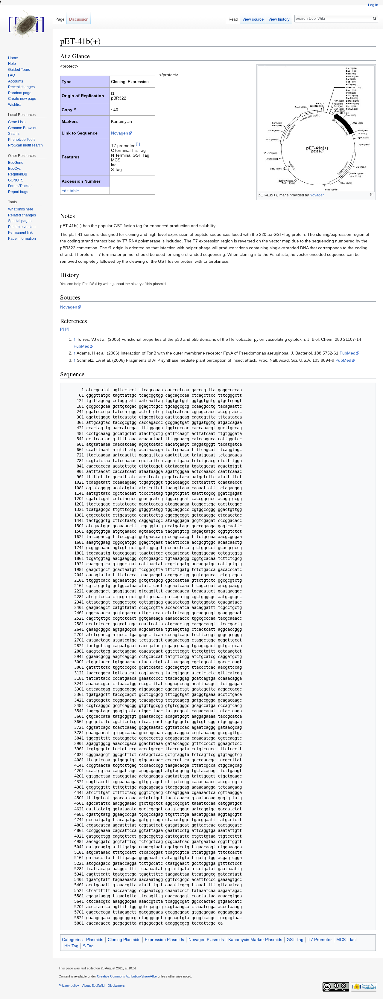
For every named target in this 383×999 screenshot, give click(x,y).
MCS (341, 939)
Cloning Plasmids (124, 939)
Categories (72, 939)
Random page (19, 93)
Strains (13, 134)
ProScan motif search (25, 145)
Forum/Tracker (20, 186)
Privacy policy (69, 985)
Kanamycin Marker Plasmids (255, 939)
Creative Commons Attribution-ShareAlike (127, 976)
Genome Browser (22, 128)
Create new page (22, 99)
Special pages (19, 221)
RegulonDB (17, 174)
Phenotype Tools (21, 140)
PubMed (81, 346)
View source (253, 19)
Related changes (22, 215)
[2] (62, 329)
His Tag (71, 945)
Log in (373, 5)
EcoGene (15, 163)
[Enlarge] (371, 194)
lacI (353, 939)
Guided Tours (19, 70)
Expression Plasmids (164, 939)
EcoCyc (14, 168)
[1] (138, 144)
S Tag (88, 945)
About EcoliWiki (93, 985)
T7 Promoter (320, 939)
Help (12, 64)
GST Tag (295, 939)
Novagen (317, 195)
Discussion (78, 19)
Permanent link (20, 232)
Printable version (22, 227)
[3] (67, 329)
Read (233, 19)
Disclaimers (116, 985)
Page (59, 19)
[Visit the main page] (26, 24)
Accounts (15, 81)
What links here (20, 209)
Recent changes (21, 87)
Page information (22, 238)
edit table (70, 190)
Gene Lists (16, 122)
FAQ (11, 75)
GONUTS (15, 180)
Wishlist (14, 105)
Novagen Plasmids (206, 939)
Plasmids (94, 939)
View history (279, 19)
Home (13, 58)
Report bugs (18, 192)
